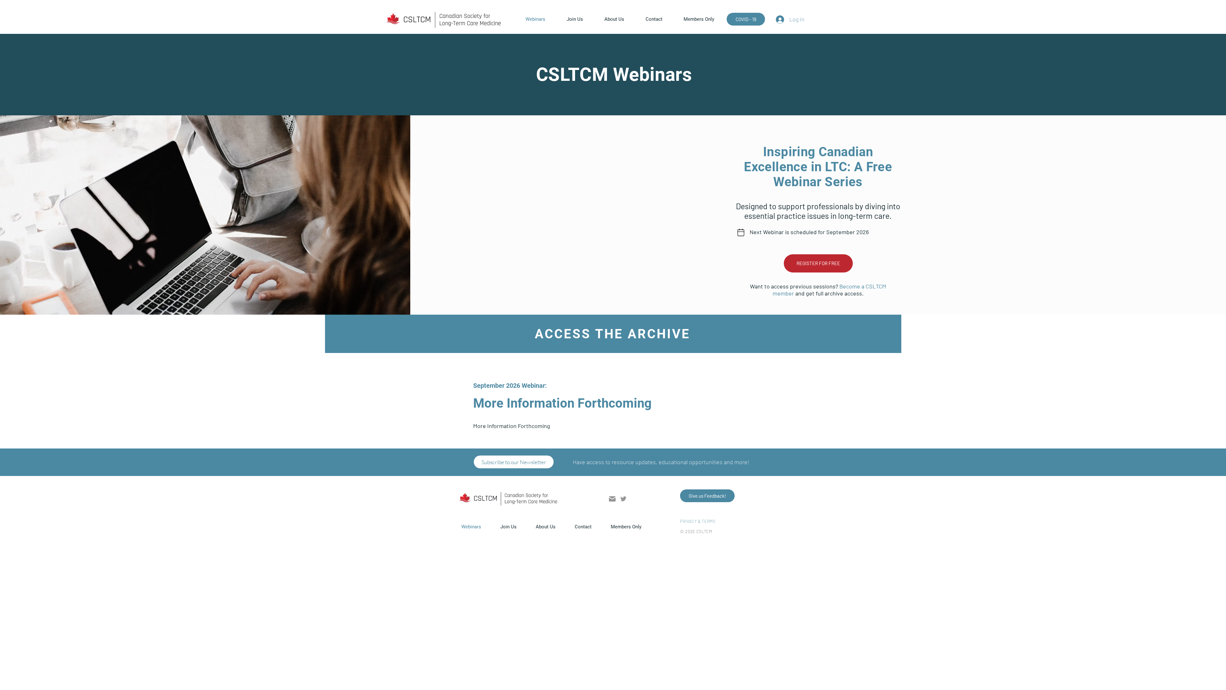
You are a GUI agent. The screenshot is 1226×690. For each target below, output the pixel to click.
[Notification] (741, 232)
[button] (704, 19)
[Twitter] (623, 499)
